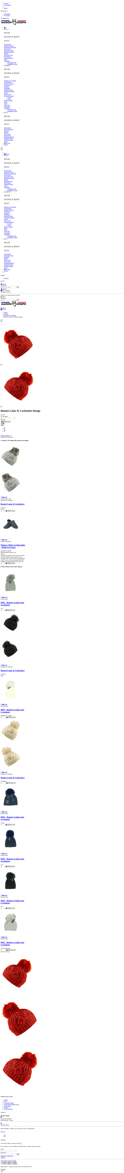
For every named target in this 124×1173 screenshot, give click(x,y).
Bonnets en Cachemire (10, 80)
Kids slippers (7, 135)
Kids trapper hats (8, 129)
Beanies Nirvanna (9, 46)
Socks (5, 59)
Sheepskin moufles (9, 52)
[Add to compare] (2, 425)
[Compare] (5, 497)
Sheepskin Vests (8, 90)
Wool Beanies (7, 82)
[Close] (2, 149)
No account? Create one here (8, 1160)
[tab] (62, 435)
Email (2, 1149)
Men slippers (7, 56)
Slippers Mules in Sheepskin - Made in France (13, 546)
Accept (3, 1169)
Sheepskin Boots (8, 58)
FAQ (5, 1101)
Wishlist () (5, 18)
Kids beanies (7, 128)
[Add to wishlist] (3, 423)
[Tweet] (4, 429)
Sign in (4, 284)
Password (3, 1152)
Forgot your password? (7, 1156)
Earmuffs (6, 87)
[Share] (4, 428)
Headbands (7, 88)
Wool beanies (7, 44)
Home (5, 8)
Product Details (5, 435)
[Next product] (2, 320)
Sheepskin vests (8, 55)
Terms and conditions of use (11, 1104)
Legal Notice (7, 5)
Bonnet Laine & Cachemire (13, 504)
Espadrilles (7, 61)
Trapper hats (7, 85)
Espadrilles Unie (11, 62)
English (7, 15)
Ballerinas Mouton (9, 137)
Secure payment (8, 1109)
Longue (9, 97)
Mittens (6, 53)
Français (7, 14)
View (2, 675)
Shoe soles (7, 105)
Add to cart (7, 421)
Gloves (6, 93)
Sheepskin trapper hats (10, 47)
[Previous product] (1, 320)
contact (6, 1100)
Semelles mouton (8, 140)
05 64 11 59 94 (5, 1125)
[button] (6, 29)
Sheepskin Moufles (9, 91)
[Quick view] (6, 497)
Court (8, 99)
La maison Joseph (9, 1103)
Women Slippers (8, 100)
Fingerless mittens (9, 96)
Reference (3, 437)
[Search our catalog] (18, 287)
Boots (5, 102)
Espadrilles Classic (12, 64)
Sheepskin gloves (8, 50)
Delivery (6, 3)
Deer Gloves (7, 49)
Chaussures (7, 106)
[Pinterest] (4, 431)
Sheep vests (7, 134)
